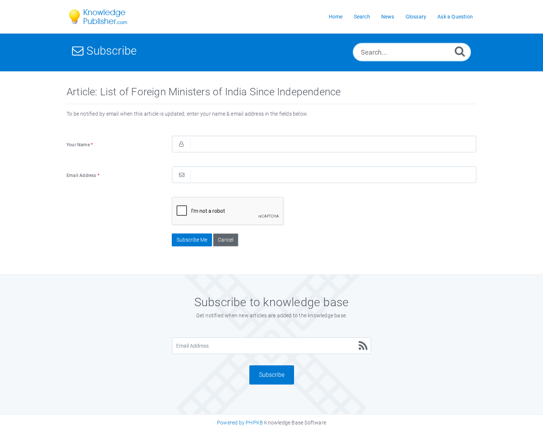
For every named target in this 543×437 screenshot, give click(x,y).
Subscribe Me (192, 240)
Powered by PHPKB (240, 423)
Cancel (225, 240)
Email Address (82, 175)
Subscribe (271, 374)
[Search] (459, 51)
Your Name (79, 144)
